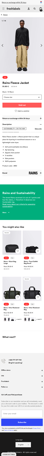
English (21, 444)
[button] (3, 8)
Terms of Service (9, 430)
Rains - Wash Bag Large (10, 262)
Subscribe (22, 422)
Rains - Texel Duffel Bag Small (31, 262)
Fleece (5, 15)
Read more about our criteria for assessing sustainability (18, 205)
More (4, 212)
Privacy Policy (36, 428)
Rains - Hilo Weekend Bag (11, 308)
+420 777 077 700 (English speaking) (15, 361)
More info (38, 128)
